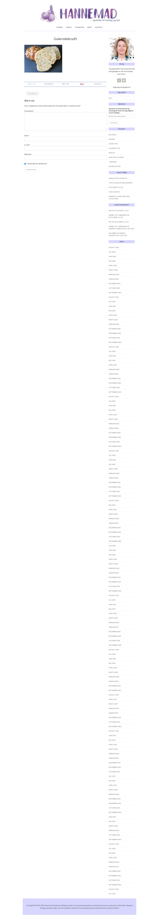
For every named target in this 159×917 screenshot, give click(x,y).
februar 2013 (114, 862)
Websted (27, 154)
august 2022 (114, 451)
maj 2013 (112, 853)
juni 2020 (112, 550)
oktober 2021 (114, 491)
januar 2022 (113, 478)
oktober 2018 (114, 641)
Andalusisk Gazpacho (118, 178)
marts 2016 (113, 749)
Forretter (113, 144)
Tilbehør (112, 162)
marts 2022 (113, 469)
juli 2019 (112, 600)
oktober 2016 (114, 722)
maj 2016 (112, 740)
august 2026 (114, 247)
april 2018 (113, 668)
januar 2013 (113, 866)
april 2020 (113, 559)
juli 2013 (112, 848)
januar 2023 (113, 428)
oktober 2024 (114, 338)
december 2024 (114, 329)
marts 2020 (113, 564)
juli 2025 (112, 302)
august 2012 (114, 889)
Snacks (112, 153)
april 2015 (113, 785)
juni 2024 (112, 356)
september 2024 (115, 342)
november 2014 (115, 803)
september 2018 (115, 645)
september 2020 (115, 541)
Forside (59, 27)
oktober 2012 (114, 880)
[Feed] (119, 80)
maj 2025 (112, 311)
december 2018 (114, 631)
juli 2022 (112, 455)
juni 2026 (112, 256)
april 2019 (113, 613)
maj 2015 (112, 781)
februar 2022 (114, 473)
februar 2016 (114, 753)
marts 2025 (113, 320)
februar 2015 (114, 794)
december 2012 (114, 871)
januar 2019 (113, 627)
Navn (26, 135)
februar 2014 (114, 830)
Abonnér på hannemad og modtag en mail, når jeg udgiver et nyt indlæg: (121, 111)
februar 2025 (114, 324)
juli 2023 (112, 401)
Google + (98, 84)
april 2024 (113, 365)
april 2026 (113, 265)
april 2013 (113, 857)
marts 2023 (113, 419)
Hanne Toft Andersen (118, 215)
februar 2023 (114, 424)
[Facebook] (124, 80)
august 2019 (114, 595)
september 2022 (115, 446)
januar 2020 (113, 573)
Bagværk (112, 135)
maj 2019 (112, 609)
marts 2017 (113, 704)
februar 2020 (114, 568)
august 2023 (114, 396)
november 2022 (115, 437)
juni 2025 (112, 306)
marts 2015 (113, 790)
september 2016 (115, 726)
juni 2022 (112, 460)
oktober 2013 (114, 835)
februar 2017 (114, 708)
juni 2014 (112, 817)
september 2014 (115, 812)
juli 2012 (112, 894)
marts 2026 (113, 270)
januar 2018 (113, 681)
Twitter (65, 84)
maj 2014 (112, 821)
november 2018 (115, 636)
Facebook (49, 84)
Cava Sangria (114, 192)
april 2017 (113, 699)
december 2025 (114, 283)
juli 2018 (112, 654)
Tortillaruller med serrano (121, 183)
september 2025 (115, 292)
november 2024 (115, 333)
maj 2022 (112, 464)
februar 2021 (114, 518)
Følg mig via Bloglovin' (121, 87)
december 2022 (114, 433)
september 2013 (115, 839)
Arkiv (89, 27)
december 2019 (114, 577)
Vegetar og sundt (116, 157)
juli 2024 (112, 351)
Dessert (112, 139)
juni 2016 (112, 735)
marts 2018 (113, 672)
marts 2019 (113, 618)
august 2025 (114, 297)
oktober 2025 (114, 288)
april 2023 (113, 415)
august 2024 (114, 347)
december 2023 (114, 378)
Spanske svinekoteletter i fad (121, 229)
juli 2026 (112, 252)
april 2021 (113, 509)
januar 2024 (113, 374)
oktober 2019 (114, 586)
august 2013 (114, 844)
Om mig (69, 27)
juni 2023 (112, 405)
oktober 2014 (114, 808)
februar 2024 (114, 369)
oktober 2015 (114, 772)
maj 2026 (112, 261)
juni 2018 (112, 659)
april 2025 (113, 315)
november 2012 (115, 876)
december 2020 (114, 528)
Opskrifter (79, 27)
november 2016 (115, 717)
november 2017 (115, 686)
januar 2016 (113, 758)
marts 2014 (113, 826)
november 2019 (115, 582)
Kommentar (29, 111)
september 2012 (115, 885)
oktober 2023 (114, 387)
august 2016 (114, 731)
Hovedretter (114, 148)
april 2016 (113, 744)
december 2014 (114, 799)
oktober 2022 (114, 442)
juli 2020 (112, 546)
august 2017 (114, 695)
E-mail (27, 145)
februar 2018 (114, 677)
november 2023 (115, 383)
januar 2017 (113, 713)
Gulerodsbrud (32, 93)
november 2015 (115, 767)
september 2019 (115, 591)
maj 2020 (112, 555)
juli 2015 (112, 776)
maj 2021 (112, 505)
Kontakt (99, 27)
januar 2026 (113, 279)
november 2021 (115, 487)
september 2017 (115, 690)
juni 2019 (112, 604)
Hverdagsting (115, 166)
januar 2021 (113, 523)
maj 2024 (112, 360)
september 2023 (115, 392)
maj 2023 (112, 410)
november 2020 (115, 532)
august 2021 (114, 500)
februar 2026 (114, 274)
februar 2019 (114, 622)
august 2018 (114, 650)
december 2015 (114, 763)
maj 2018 (112, 663)
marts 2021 (113, 514)
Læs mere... (121, 74)
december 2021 (114, 482)
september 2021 (115, 496)
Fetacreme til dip (116, 187)
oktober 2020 (114, 537)
